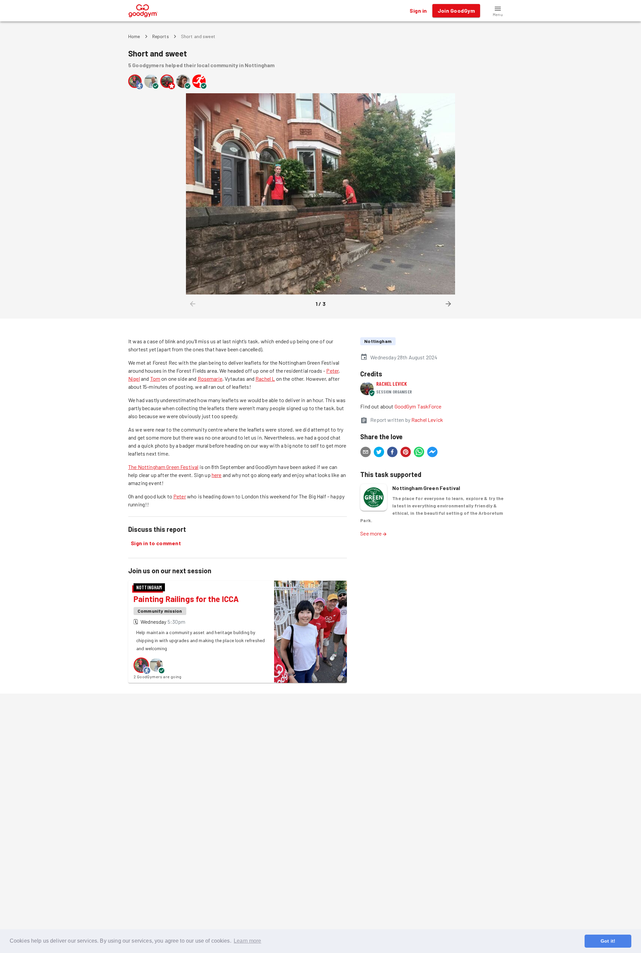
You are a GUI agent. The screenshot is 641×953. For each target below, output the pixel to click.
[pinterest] (405, 453)
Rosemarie (210, 378)
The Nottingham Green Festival (163, 467)
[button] (498, 10)
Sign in (418, 10)
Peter (332, 370)
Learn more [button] (247, 941)
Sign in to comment (156, 543)
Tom (155, 378)
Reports (160, 36)
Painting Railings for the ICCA (186, 599)
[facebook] (392, 453)
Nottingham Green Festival (426, 488)
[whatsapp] (419, 453)
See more (371, 533)
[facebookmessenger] (432, 453)
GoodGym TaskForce (418, 406)
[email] (365, 453)
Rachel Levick (391, 383)
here (217, 475)
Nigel (134, 378)
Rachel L (265, 378)
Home (134, 36)
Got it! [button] (608, 941)
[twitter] (379, 453)
